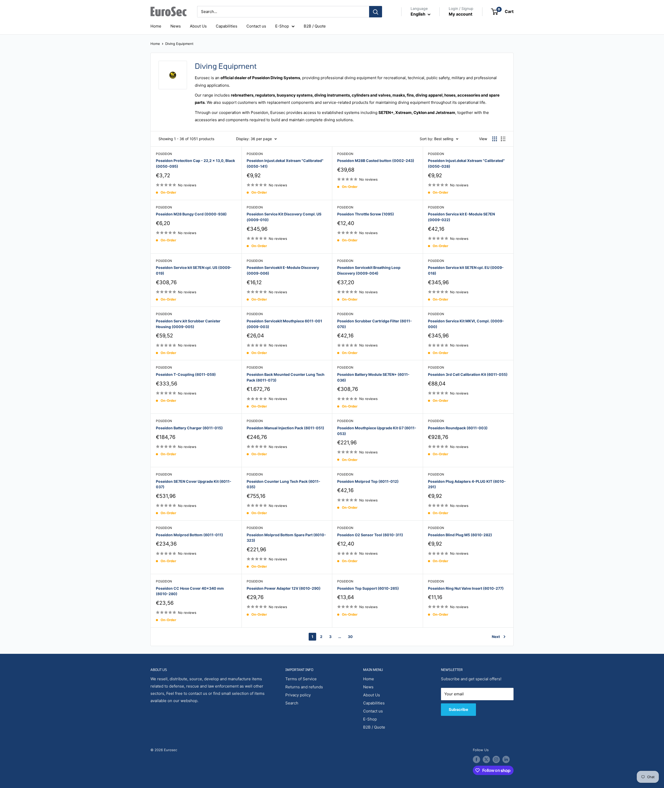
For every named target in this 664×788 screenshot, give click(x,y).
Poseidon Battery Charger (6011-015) (189, 428)
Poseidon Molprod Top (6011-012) (368, 481)
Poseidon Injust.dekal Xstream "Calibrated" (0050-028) (466, 163)
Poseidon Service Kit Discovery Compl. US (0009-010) (284, 217)
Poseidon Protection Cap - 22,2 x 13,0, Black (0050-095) (195, 163)
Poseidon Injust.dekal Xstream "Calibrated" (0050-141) (285, 163)
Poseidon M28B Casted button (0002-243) (375, 160)
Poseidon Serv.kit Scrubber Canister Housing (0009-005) (188, 324)
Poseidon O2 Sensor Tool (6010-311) (370, 535)
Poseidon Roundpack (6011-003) (458, 428)
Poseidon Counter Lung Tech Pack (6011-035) (283, 484)
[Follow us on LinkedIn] (506, 759)
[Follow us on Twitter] (486, 759)
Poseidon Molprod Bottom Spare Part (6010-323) (286, 538)
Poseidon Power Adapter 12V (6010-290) (284, 588)
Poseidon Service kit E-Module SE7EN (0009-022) (461, 217)
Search (291, 703)
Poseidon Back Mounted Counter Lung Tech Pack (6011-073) (285, 377)
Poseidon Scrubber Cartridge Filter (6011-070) (374, 324)
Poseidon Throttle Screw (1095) (365, 214)
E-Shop (282, 26)
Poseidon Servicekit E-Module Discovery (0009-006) (283, 270)
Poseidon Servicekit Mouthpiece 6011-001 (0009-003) (284, 324)
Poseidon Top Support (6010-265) (368, 588)
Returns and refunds (304, 686)
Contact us (256, 26)
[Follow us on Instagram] (496, 759)
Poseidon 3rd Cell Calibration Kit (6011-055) (468, 374)
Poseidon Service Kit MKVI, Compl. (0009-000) (466, 324)
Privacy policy (298, 694)
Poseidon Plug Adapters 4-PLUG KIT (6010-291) (467, 484)
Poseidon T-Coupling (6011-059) (186, 374)
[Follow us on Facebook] (476, 759)
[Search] (375, 11)
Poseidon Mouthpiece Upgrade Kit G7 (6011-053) (376, 431)
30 (350, 636)
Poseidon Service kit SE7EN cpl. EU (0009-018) (466, 270)
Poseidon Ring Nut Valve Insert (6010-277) (466, 588)
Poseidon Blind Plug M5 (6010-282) (460, 535)
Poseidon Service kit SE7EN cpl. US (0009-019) (194, 270)
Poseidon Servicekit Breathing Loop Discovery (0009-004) (368, 270)
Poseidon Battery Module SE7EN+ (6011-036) (373, 377)
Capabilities (226, 26)
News (175, 26)
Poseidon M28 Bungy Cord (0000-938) (191, 214)
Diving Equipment (179, 44)
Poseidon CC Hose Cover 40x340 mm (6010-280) (190, 591)
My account (460, 14)
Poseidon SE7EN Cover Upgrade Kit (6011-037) (193, 484)
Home (155, 26)
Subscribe (458, 709)
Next (496, 636)
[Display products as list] (503, 139)
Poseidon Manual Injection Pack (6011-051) (285, 428)
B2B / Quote (315, 26)
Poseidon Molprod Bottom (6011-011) (189, 535)
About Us (198, 26)
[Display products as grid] (494, 139)
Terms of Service (301, 678)
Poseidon (164, 154)
